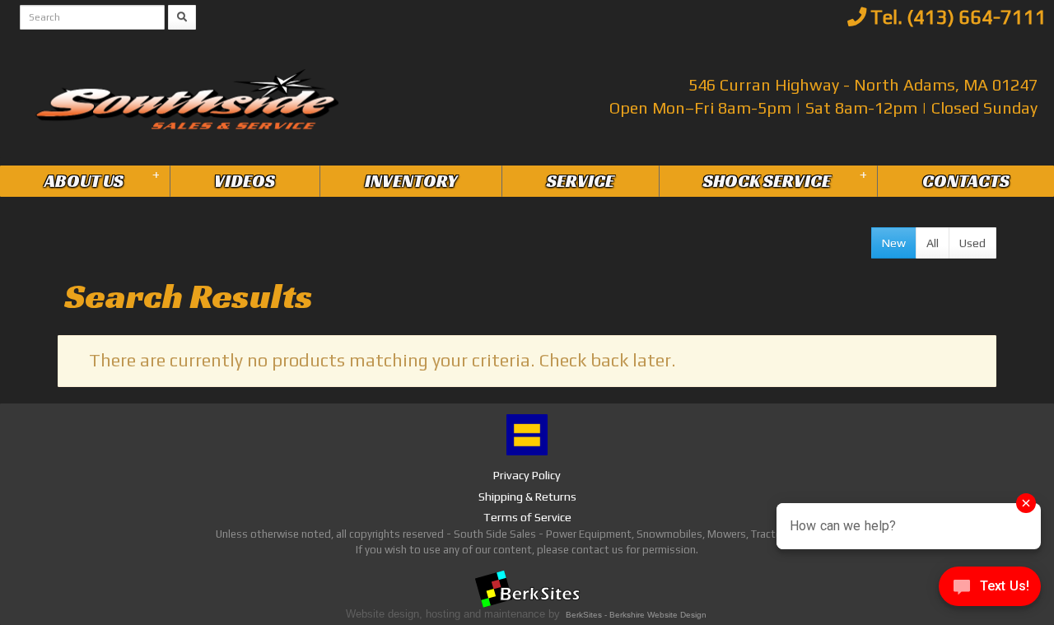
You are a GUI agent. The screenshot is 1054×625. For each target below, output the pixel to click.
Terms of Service (527, 517)
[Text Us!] (990, 591)
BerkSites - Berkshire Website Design (636, 614)
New (894, 243)
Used (972, 243)
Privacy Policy (527, 475)
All (932, 243)
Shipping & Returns (527, 496)
